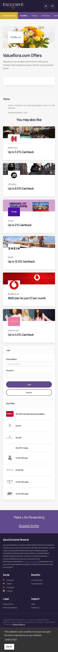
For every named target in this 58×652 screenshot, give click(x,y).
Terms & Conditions (10, 607)
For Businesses (37, 584)
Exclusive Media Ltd (19, 624)
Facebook (10, 580)
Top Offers (23, 15)
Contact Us (35, 607)
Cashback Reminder (30, 561)
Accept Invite (29, 525)
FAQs (33, 604)
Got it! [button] (9, 646)
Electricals (46, 15)
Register (29, 392)
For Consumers (37, 580)
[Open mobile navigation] (52, 6)
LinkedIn (9, 591)
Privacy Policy (8, 604)
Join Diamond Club (9, 15)
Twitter (9, 584)
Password (9, 370)
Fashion (34, 15)
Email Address (11, 359)
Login (29, 384)
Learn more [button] (11, 639)
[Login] (45, 6)
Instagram (10, 587)
